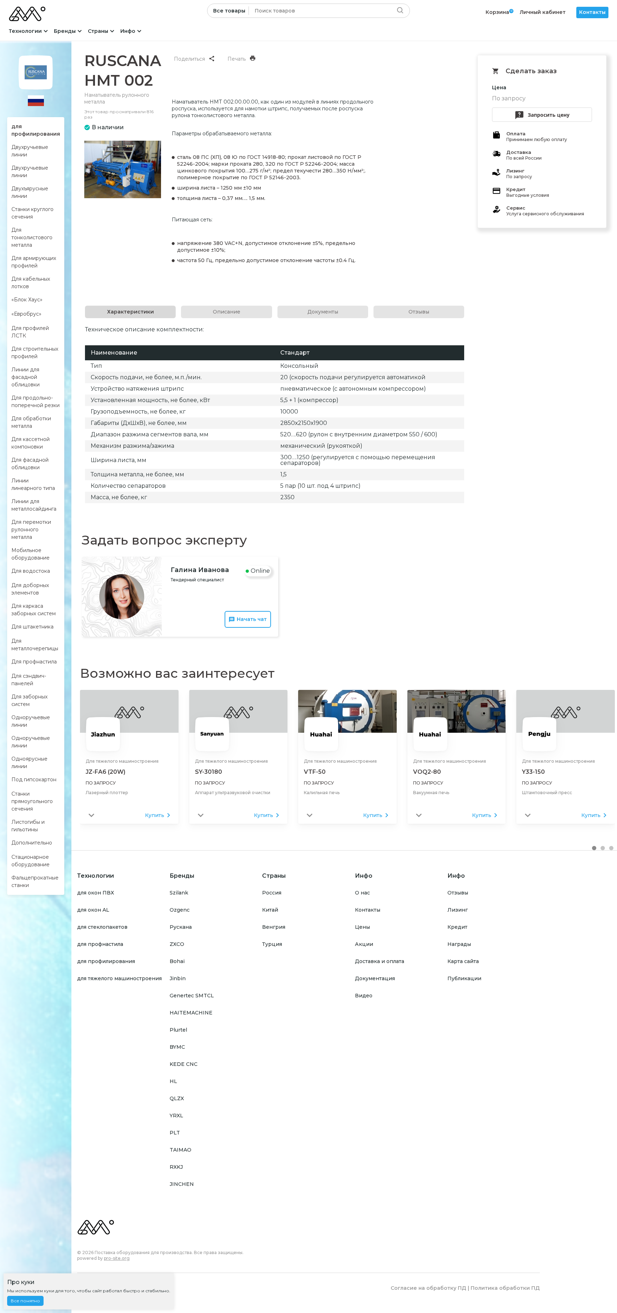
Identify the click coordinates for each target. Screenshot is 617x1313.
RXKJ (176, 1167)
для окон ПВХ (95, 892)
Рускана (181, 927)
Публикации (464, 978)
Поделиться (189, 59)
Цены (362, 927)
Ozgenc (180, 910)
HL (173, 1081)
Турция (272, 944)
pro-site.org (117, 1258)
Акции (364, 944)
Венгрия (273, 927)
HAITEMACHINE (191, 1012)
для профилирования (106, 961)
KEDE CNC (183, 1064)
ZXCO (177, 944)
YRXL (176, 1115)
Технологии (25, 31)
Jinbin (178, 978)
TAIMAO (180, 1150)
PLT (175, 1132)
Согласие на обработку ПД (428, 1288)
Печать (236, 59)
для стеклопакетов (102, 927)
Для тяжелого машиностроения (122, 761)
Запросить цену (549, 114)
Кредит (457, 927)
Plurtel (178, 1030)
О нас (362, 892)
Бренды (65, 31)
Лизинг (457, 910)
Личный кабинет (543, 12)
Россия (271, 892)
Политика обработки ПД (505, 1288)
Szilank (179, 892)
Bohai (177, 961)
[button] (594, 848)
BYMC (177, 1047)
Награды (459, 944)
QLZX (177, 1098)
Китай (270, 910)
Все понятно (25, 1300)
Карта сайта (463, 961)
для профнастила (100, 944)
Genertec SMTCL (192, 995)
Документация (375, 978)
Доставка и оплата (379, 961)
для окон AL (93, 910)
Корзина (497, 12)
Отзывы (457, 892)
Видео (363, 995)
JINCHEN (182, 1184)
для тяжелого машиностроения (119, 978)
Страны (98, 31)
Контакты (592, 12)
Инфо (127, 31)
